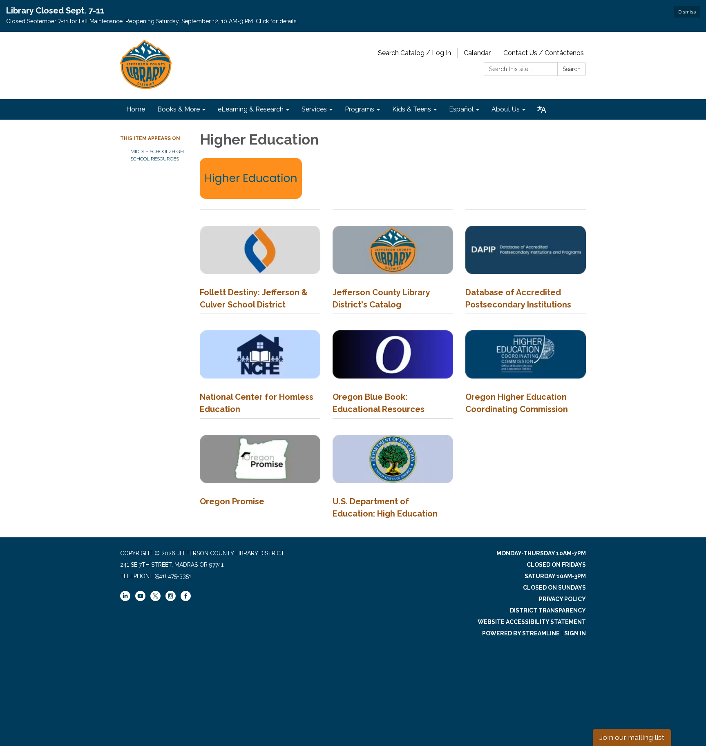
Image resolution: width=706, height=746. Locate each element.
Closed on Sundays (554, 587)
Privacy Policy (562, 599)
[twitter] (155, 596)
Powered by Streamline (521, 633)
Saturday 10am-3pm (555, 576)
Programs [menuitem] (359, 109)
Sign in (575, 633)
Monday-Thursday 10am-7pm (541, 553)
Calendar (477, 53)
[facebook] (186, 599)
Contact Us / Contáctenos (543, 53)
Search (572, 69)
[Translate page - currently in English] (542, 109)
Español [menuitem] (461, 109)
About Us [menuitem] (506, 109)
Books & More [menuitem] (178, 109)
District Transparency (548, 610)
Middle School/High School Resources (157, 155)
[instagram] (170, 599)
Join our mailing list (631, 737)
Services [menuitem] (314, 109)
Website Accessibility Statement (532, 622)
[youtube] (140, 599)
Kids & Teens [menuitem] (411, 109)
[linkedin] (125, 599)
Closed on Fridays (556, 564)
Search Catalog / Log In (414, 53)
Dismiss (687, 12)
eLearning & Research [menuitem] (251, 109)
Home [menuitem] (135, 109)
